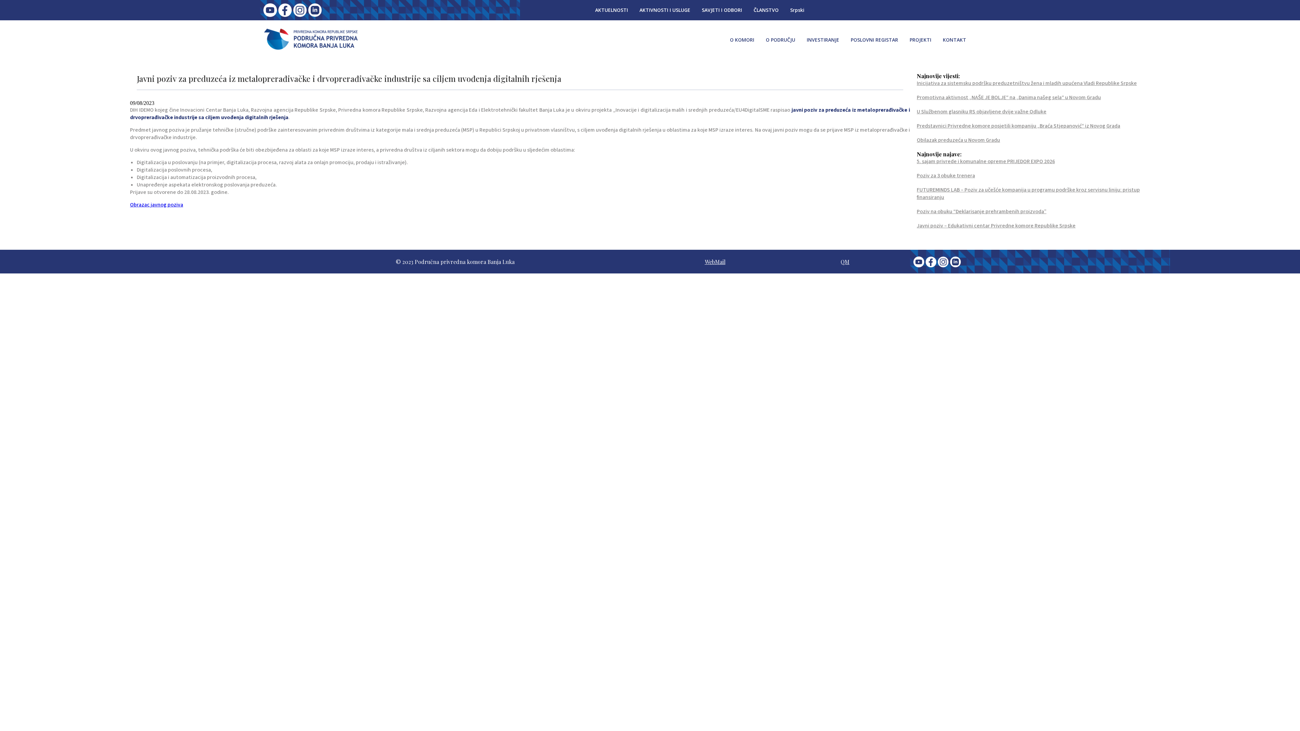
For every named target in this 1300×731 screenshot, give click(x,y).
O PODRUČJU (780, 40)
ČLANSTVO (766, 10)
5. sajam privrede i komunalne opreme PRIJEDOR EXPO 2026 (986, 161)
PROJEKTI (920, 40)
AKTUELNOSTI (611, 10)
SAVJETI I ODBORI (722, 10)
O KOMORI (742, 40)
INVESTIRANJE (823, 40)
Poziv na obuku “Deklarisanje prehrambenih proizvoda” (981, 211)
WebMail (715, 261)
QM (845, 261)
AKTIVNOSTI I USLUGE (665, 10)
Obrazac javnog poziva (156, 204)
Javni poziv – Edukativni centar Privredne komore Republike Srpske (996, 225)
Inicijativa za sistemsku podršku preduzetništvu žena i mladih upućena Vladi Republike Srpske (1027, 83)
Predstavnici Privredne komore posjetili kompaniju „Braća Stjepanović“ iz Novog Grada (1018, 126)
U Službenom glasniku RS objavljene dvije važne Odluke (981, 111)
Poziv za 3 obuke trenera (946, 175)
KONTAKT (954, 40)
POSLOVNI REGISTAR (874, 40)
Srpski (797, 10)
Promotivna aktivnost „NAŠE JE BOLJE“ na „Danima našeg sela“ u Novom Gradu (1009, 97)
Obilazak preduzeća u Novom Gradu (958, 140)
